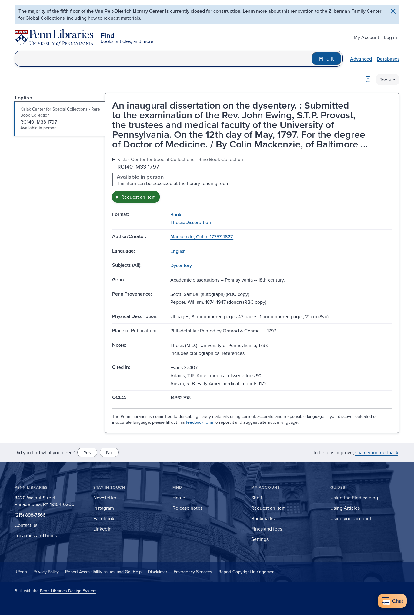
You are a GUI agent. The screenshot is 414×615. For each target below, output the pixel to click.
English (178, 251)
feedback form (199, 422)
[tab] (59, 118)
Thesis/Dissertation (190, 222)
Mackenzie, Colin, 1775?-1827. (201, 236)
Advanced (361, 58)
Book (175, 214)
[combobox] (163, 58)
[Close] (393, 11)
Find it (326, 58)
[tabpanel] (252, 179)
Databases (388, 58)
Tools (386, 79)
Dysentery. (181, 265)
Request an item (138, 196)
